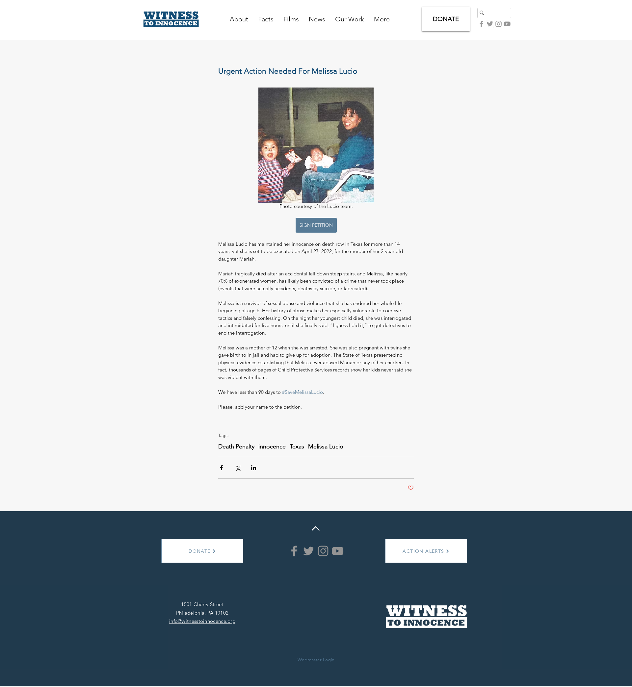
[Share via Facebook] (221, 468)
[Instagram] (323, 551)
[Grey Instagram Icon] (498, 24)
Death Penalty (236, 446)
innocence (272, 446)
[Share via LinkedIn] (253, 468)
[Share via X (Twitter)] (237, 468)
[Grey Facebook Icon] (481, 24)
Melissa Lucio (325, 446)
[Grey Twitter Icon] (490, 24)
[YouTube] (507, 24)
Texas (297, 446)
